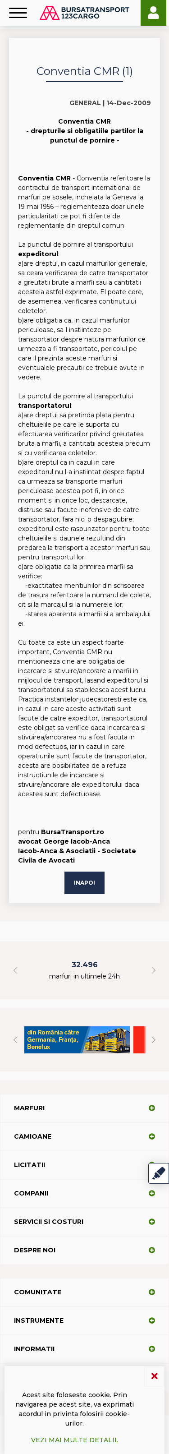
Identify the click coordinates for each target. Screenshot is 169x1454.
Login (153, 13)
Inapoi (84, 882)
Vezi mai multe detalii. (74, 1440)
